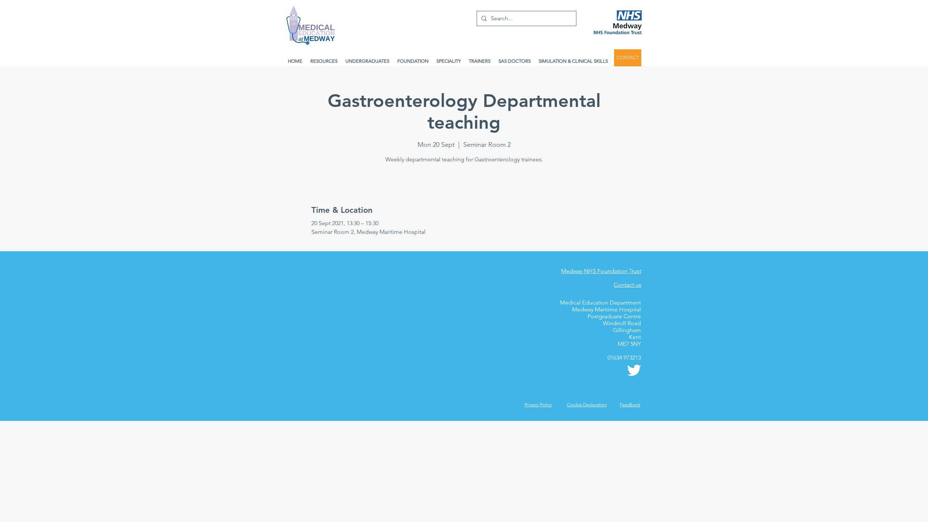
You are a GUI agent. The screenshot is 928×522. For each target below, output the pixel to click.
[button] (630, 404)
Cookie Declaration (587, 404)
